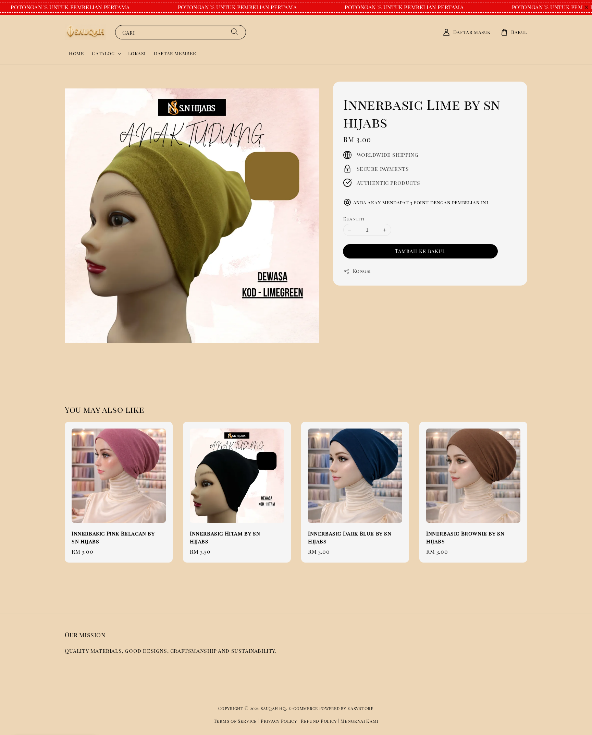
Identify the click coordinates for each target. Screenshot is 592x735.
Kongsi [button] (362, 271)
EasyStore (360, 708)
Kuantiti (354, 218)
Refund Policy (319, 721)
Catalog (103, 53)
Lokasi (137, 53)
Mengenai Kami (359, 721)
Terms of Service (235, 721)
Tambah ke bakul (420, 251)
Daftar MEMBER (175, 53)
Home (76, 53)
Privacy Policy (279, 721)
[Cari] (235, 32)
